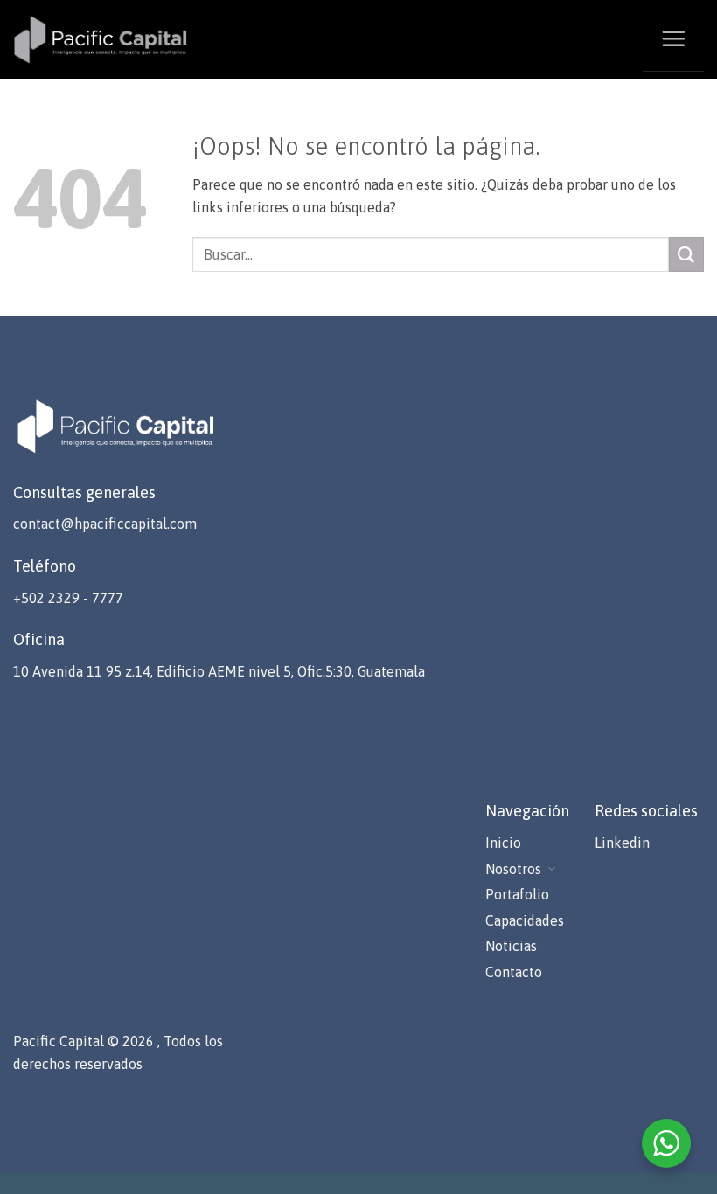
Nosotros (513, 869)
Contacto (513, 972)
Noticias (511, 946)
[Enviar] (686, 254)
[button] (673, 38)
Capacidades (524, 920)
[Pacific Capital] (100, 39)
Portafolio (517, 894)
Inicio (503, 842)
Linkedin (622, 842)
